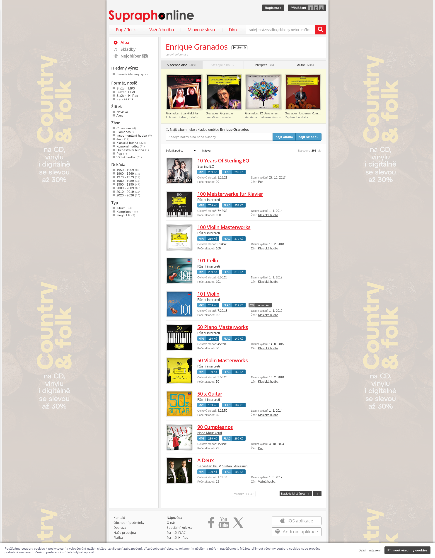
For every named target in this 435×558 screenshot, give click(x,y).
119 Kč (212, 338)
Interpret (264, 65)
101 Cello (207, 260)
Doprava (120, 527)
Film (233, 30)
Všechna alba (181, 65)
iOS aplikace (299, 521)
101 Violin (208, 293)
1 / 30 (244, 494)
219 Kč (212, 238)
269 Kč (212, 272)
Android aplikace (300, 532)
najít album (284, 137)
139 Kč (212, 372)
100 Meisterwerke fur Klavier (230, 193)
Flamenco (126, 132)
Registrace (273, 8)
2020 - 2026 (128, 195)
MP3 (201, 172)
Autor (305, 65)
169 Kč (238, 372)
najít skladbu (308, 137)
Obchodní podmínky (129, 522)
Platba (118, 537)
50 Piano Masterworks (222, 327)
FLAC (227, 172)
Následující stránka (295, 493)
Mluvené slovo (201, 30)
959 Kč (238, 205)
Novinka (122, 112)
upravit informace (177, 54)
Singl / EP (125, 215)
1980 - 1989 (128, 181)
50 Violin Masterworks (222, 360)
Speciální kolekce (180, 527)
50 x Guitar (209, 393)
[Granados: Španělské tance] (184, 92)
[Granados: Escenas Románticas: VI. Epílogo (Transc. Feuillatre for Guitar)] (303, 92)
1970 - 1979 (128, 177)
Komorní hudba (130, 146)
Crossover (126, 128)
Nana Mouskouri (209, 433)
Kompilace (127, 211)
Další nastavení (369, 550)
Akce (119, 115)
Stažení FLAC (126, 92)
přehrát (241, 47)
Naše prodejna (125, 532)
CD (252, 305)
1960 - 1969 (128, 173)
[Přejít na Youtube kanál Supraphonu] (223, 524)
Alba (125, 42)
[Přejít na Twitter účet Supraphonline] (238, 524)
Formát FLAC (176, 532)
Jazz (123, 139)
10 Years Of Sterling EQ (223, 160)
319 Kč (238, 272)
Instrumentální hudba (134, 135)
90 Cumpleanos (215, 426)
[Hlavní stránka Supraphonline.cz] (151, 16)
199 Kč (212, 471)
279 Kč (238, 238)
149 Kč (238, 338)
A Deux (205, 460)
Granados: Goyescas (220, 113)
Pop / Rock (126, 30)
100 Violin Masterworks (223, 227)
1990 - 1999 (128, 184)
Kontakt (119, 517)
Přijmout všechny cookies (407, 550)
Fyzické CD (124, 99)
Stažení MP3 (125, 88)
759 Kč (212, 205)
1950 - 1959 (127, 170)
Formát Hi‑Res (177, 537)
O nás (171, 522)
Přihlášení (298, 8)
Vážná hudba (161, 30)
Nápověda (174, 517)
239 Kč (212, 172)
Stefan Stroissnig (234, 466)
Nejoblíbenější (134, 56)
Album (125, 208)
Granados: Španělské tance (184, 113)
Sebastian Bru (207, 466)
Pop (260, 182)
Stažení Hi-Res (127, 95)
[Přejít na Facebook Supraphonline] (211, 524)
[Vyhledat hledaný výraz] (320, 29)
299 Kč (238, 172)
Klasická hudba (268, 215)
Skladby (128, 49)
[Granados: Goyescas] (224, 92)
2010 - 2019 (129, 191)
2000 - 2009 (128, 188)
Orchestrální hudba (132, 150)
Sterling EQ (205, 166)
